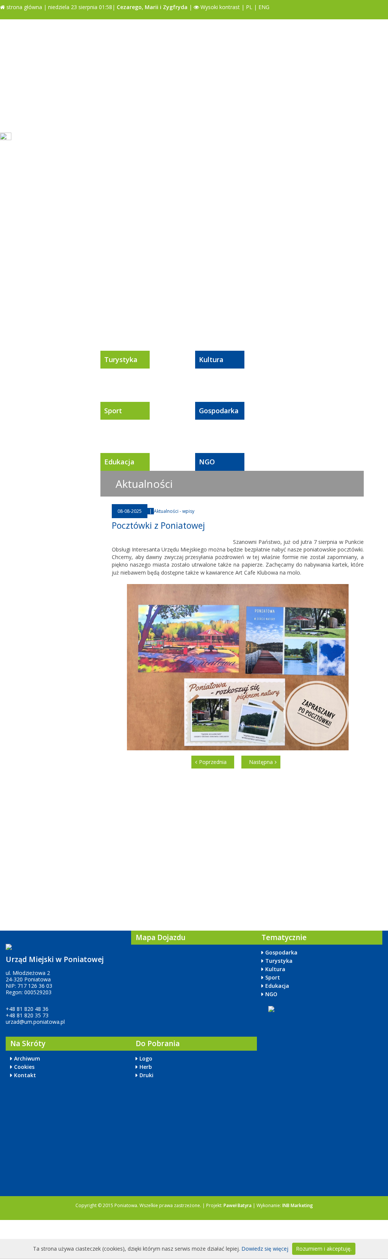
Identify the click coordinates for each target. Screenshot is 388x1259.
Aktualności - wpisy (174, 511)
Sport (113, 410)
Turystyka (121, 359)
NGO (207, 461)
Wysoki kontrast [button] (219, 7)
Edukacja (119, 461)
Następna (261, 761)
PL (249, 7)
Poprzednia (213, 761)
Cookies (24, 1066)
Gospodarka (219, 410)
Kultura (211, 359)
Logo (145, 1058)
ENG (263, 7)
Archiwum (27, 1058)
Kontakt (25, 1075)
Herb (145, 1066)
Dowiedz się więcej (264, 1248)
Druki (146, 1075)
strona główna (23, 7)
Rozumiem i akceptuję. (324, 1248)
